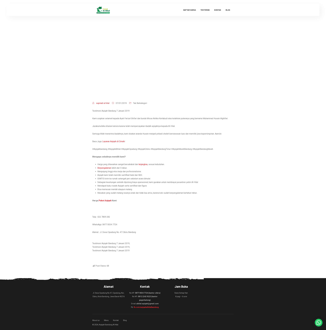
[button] (318, 322)
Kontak (217, 10)
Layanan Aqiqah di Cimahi (113, 141)
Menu (106, 320)
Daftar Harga (189, 10)
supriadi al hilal (102, 103)
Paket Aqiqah (105, 200)
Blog (228, 10)
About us (96, 320)
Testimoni (205, 10)
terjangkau (143, 164)
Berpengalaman (104, 168)
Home (135, 63)
